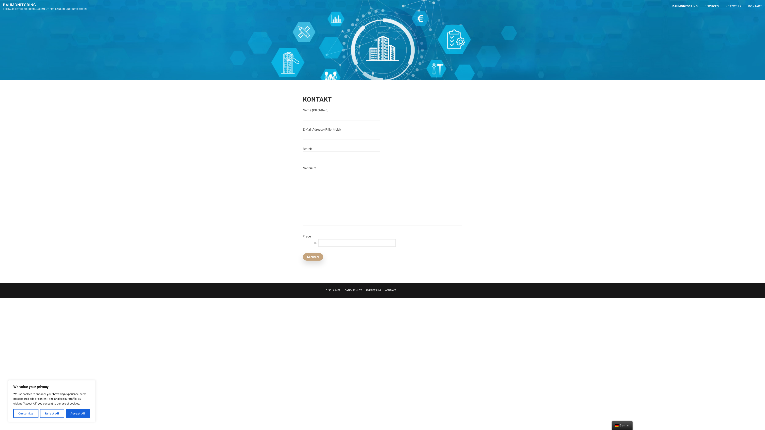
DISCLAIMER (333, 290)
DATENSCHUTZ (353, 290)
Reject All (52, 413)
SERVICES (712, 6)
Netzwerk (733, 6)
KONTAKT (755, 6)
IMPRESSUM (373, 290)
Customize (26, 413)
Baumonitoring (19, 5)
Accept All (78, 413)
